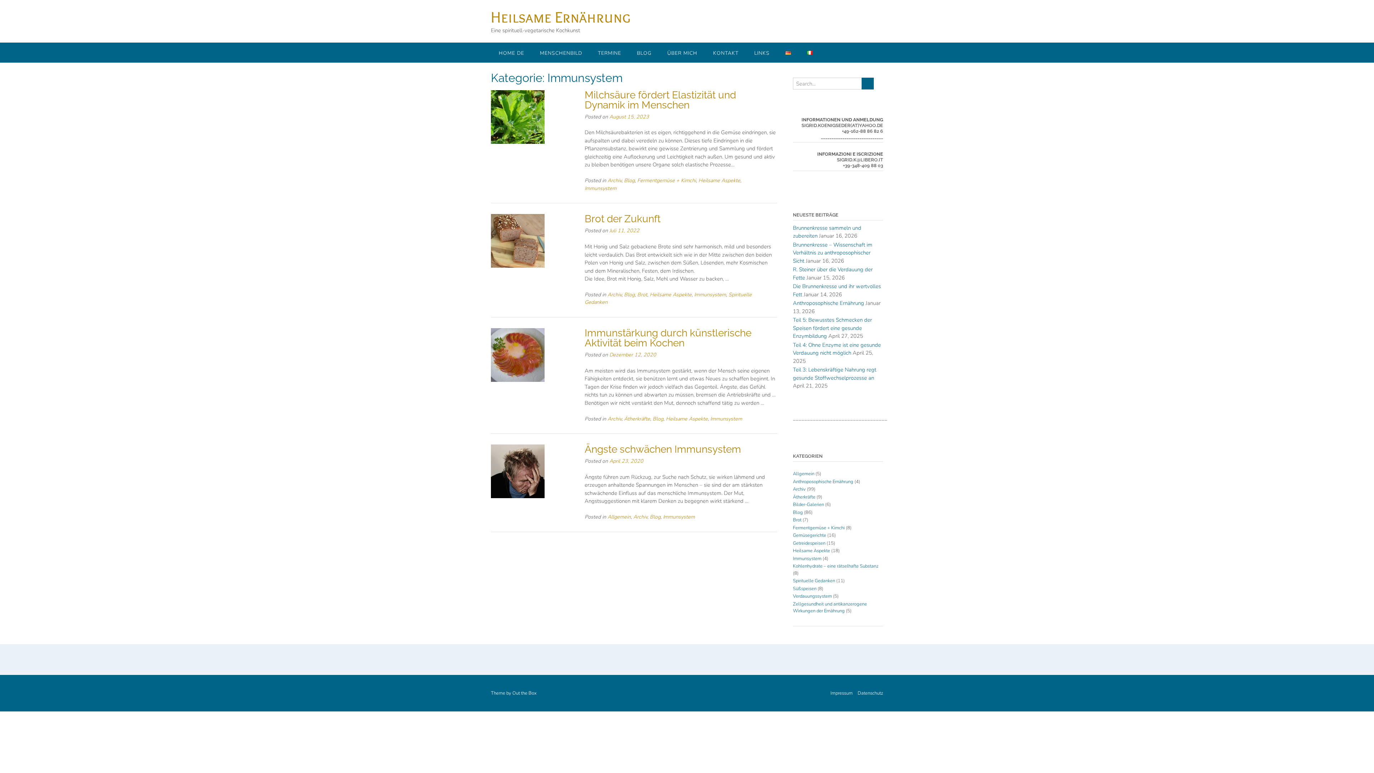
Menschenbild (561, 53)
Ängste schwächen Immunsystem (663, 449)
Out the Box (524, 693)
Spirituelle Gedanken (814, 581)
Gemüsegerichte (809, 535)
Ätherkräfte (637, 418)
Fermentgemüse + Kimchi (666, 180)
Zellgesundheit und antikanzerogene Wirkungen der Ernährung (830, 607)
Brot (642, 294)
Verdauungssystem (812, 596)
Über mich (682, 53)
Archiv (615, 180)
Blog (644, 53)
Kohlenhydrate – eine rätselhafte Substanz (835, 566)
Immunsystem (601, 188)
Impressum (841, 693)
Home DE (511, 53)
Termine (609, 53)
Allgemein (619, 517)
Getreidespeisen (809, 543)
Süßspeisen (805, 588)
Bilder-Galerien (808, 504)
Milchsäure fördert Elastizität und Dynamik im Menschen (660, 100)
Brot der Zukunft (623, 219)
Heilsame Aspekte (719, 180)
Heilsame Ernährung (560, 16)
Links (762, 53)
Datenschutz (870, 693)
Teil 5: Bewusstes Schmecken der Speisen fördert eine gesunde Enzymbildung (832, 328)
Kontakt (726, 53)
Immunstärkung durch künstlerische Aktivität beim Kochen (668, 338)
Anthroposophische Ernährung (828, 303)
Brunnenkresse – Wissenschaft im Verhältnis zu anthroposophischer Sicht (832, 252)
